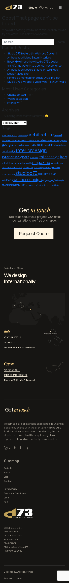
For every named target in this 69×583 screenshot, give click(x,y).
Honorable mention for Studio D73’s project (33, 78)
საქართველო (30, 185)
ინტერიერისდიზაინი (13, 184)
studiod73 (26, 173)
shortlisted (6, 174)
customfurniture (52, 140)
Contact (8, 481)
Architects (22, 135)
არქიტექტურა (49, 180)
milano (19, 167)
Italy (63, 156)
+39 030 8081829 (12, 337)
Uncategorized (16, 94)
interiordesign (31, 150)
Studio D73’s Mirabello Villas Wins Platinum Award (36, 82)
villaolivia (51, 174)
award (58, 135)
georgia (7, 144)
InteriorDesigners (15, 157)
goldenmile (18, 145)
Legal (6, 497)
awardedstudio (23, 140)
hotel (63, 145)
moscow (28, 167)
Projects (8, 468)
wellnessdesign (27, 179)
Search (60, 42)
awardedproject (9, 140)
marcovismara (57, 163)
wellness (7, 180)
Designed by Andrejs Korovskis (18, 571)
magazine (41, 162)
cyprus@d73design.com (15, 374)
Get (17, 409)
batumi (34, 140)
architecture (40, 134)
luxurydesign (15, 163)
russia (56, 167)
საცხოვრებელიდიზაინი (48, 185)
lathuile (5, 163)
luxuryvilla (27, 163)
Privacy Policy (10, 489)
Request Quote (33, 233)
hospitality (37, 145)
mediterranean (9, 167)
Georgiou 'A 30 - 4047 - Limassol (19, 380)
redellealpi (48, 167)
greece (26, 145)
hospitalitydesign (52, 145)
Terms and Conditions (15, 493)
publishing (38, 167)
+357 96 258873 (12, 369)
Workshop (46, 7)
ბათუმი (60, 180)
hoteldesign (9, 151)
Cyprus (63, 140)
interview (34, 157)
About (7, 472)
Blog (6, 476)
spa (13, 174)
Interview (13, 103)
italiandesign (49, 156)
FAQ (6, 502)
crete (41, 140)
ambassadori (9, 135)
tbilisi (42, 174)
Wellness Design (17, 99)
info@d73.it (9, 342)
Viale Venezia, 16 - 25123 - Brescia (20, 347)
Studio (32, 7)
